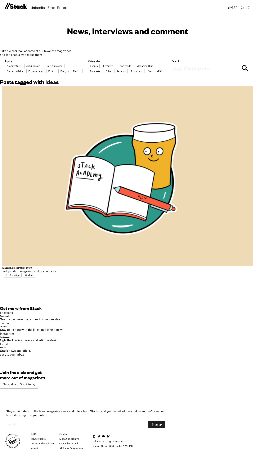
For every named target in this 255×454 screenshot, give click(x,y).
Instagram (5, 336)
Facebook (5, 315)
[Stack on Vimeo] (99, 436)
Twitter (3, 326)
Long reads (124, 65)
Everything (66, 71)
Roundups (137, 71)
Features (108, 65)
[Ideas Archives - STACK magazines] (15, 5)
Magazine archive (69, 438)
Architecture (14, 65)
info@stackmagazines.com (108, 441)
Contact (63, 433)
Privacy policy (38, 438)
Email (3, 347)
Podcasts (95, 71)
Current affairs (15, 71)
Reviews (121, 71)
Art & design (33, 65)
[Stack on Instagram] (94, 436)
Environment (35, 71)
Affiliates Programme (71, 448)
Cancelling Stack (69, 443)
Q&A (108, 71)
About (34, 448)
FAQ (33, 433)
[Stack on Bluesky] (108, 436)
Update (29, 275)
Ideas (52, 81)
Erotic (51, 71)
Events (94, 65)
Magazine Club (145, 65)
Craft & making (54, 65)
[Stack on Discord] (103, 436)
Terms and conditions (43, 443)
